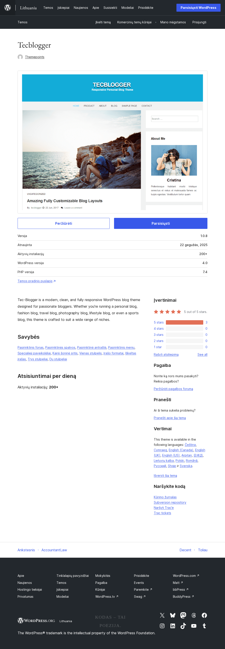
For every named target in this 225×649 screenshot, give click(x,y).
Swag (140, 596)
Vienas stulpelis (90, 353)
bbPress (181, 589)
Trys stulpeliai (38, 359)
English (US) (171, 455)
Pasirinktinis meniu (121, 347)
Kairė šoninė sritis (65, 353)
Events (139, 583)
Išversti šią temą (165, 475)
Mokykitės (102, 575)
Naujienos (25, 583)
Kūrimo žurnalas (165, 497)
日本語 (198, 455)
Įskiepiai (62, 589)
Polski (180, 460)
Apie (21, 575)
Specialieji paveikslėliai (34, 353)
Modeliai (62, 596)
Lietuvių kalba (164, 460)
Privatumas (25, 596)
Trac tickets (162, 513)
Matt (178, 583)
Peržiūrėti (63, 223)
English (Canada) (181, 450)
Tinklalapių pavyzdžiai (72, 575)
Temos (22, 22)
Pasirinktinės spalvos (60, 347)
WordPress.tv (107, 596)
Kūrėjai (100, 589)
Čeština (190, 445)
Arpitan (186, 455)
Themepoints (34, 57)
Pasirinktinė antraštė (91, 347)
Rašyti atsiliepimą (166, 354)
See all (202, 354)
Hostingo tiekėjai (30, 589)
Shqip (172, 466)
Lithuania (66, 621)
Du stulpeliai (58, 359)
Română (192, 460)
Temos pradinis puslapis (35, 281)
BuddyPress (183, 596)
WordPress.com (186, 575)
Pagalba (101, 583)
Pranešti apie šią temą (170, 418)
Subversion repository (170, 502)
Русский (160, 466)
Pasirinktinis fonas (31, 347)
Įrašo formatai (113, 353)
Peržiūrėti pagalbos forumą (173, 389)
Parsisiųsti (161, 223)
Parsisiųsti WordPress (198, 7)
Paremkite (143, 589)
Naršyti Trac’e (164, 507)
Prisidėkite (141, 575)
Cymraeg (160, 450)
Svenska (186, 466)
